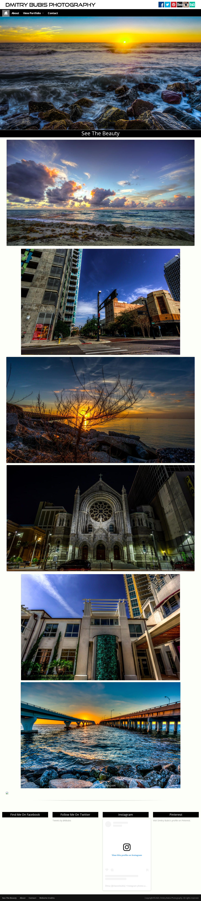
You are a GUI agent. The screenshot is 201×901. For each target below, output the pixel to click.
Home (6, 13)
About (15, 13)
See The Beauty (9, 898)
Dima (107, 886)
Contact (53, 13)
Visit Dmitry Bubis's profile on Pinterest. (172, 820)
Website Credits (47, 898)
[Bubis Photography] (50, 4)
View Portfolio (32, 13)
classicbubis (119, 886)
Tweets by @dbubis (62, 820)
